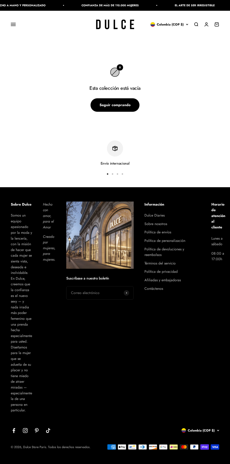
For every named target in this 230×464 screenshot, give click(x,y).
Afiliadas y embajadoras (162, 280)
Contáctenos (153, 288)
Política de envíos (157, 232)
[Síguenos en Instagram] (25, 430)
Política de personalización (164, 240)
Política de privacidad (161, 271)
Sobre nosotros (155, 223)
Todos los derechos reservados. (69, 447)
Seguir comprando (115, 104)
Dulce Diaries (154, 215)
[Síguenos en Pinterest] (37, 430)
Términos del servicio (160, 263)
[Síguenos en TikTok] (48, 430)
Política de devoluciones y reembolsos (164, 252)
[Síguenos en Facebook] (14, 430)
